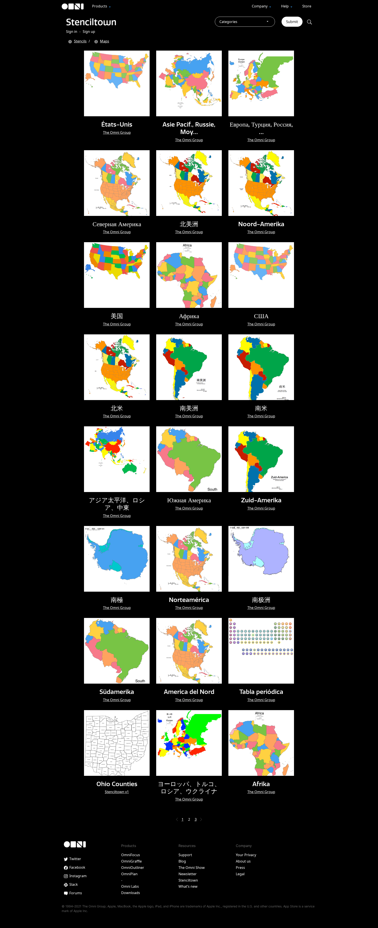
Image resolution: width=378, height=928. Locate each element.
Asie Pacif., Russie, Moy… (189, 128)
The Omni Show (191, 867)
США (261, 316)
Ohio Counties (116, 784)
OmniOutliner (132, 867)
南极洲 (261, 599)
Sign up (89, 31)
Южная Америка (189, 500)
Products (100, 6)
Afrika (261, 784)
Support (185, 854)
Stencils (80, 41)
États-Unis (116, 124)
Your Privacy (246, 854)
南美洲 (189, 408)
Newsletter (187, 874)
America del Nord (189, 691)
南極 (117, 599)
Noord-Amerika (261, 224)
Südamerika (117, 691)
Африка (189, 316)
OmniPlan (129, 874)
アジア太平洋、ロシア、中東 (117, 503)
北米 (117, 408)
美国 (117, 316)
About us (243, 861)
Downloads (130, 892)
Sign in (71, 31)
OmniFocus (130, 854)
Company (260, 6)
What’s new (188, 886)
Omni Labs (130, 886)
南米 (261, 408)
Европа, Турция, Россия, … (261, 128)
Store (306, 6)
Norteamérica (189, 599)
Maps (104, 41)
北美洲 (189, 224)
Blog (182, 861)
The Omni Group (117, 132)
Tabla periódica (261, 691)
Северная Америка (117, 224)
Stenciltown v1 (117, 791)
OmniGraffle (131, 861)
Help (285, 6)
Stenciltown (91, 21)
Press (240, 867)
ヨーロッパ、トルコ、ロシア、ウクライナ (189, 787)
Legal (240, 874)
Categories (228, 21)
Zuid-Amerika (261, 500)
